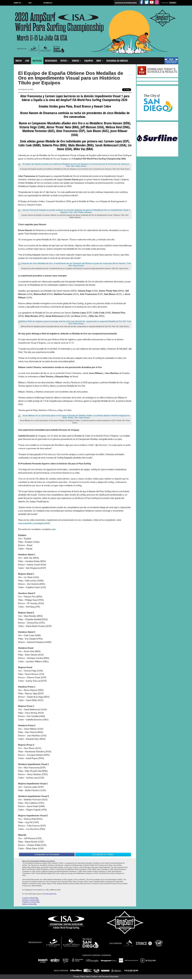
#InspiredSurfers (130, 3)
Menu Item (169, 62)
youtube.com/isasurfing (30, 898)
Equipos (88, 60)
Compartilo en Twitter (103, 854)
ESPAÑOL (172, 3)
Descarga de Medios (117, 60)
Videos (76, 60)
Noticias (37, 60)
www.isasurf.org (50, 894)
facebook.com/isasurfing (30, 900)
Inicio (18, 60)
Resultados (51, 60)
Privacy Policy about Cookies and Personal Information (96, 976)
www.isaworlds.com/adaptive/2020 (34, 523)
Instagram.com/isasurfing (30, 902)
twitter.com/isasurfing (29, 904)
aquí (54, 529)
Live (27, 60)
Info (99, 60)
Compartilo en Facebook (47, 854)
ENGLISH (165, 3)
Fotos (63, 60)
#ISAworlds (119, 3)
